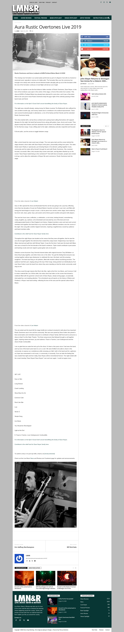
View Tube (42, 2)
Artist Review (85, 18)
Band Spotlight (56, 18)
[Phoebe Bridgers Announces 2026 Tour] (85, 115)
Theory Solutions (63, 630)
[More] (39, 537)
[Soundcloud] (29, 561)
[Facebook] (101, 2)
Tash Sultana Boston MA (99, 94)
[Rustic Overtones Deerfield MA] (52, 620)
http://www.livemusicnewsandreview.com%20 (36, 558)
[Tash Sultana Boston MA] (85, 96)
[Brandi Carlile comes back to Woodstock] (24, 578)
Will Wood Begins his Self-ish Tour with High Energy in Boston (45, 587)
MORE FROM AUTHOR (34, 568)
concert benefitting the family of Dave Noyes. (53, 103)
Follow (106, 41)
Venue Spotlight (71, 18)
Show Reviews (26, 18)
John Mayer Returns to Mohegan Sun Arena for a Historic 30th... (95, 79)
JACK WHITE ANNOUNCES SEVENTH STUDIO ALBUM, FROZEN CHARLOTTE (99, 105)
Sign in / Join (33, 2)
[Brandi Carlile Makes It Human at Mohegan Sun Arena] (67, 578)
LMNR (17, 31)
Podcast (48, 2)
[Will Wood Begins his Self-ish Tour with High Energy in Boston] (45, 578)
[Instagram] (104, 2)
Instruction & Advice (101, 18)
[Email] (30, 537)
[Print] (34, 537)
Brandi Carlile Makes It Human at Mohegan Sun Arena (66, 587)
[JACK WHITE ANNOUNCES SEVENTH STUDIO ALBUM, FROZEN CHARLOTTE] (85, 106)
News (16, 18)
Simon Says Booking (28, 630)
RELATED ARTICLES (21, 568)
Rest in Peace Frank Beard (99, 149)
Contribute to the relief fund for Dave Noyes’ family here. (32, 234)
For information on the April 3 (24, 103)
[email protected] (49, 453)
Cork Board (83, 605)
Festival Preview (40, 18)
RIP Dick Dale (72, 547)
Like (107, 36)
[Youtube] (110, 2)
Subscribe (105, 49)
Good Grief (36, 103)
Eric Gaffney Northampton (24, 547)
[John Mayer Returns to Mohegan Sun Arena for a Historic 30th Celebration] (95, 67)
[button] (108, 18)
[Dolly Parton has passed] (52, 601)
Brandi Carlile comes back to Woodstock (23, 587)
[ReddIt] (25, 537)
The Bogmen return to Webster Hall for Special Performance (99, 131)
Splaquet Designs (47, 630)
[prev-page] (73, 568)
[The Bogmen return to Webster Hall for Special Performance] (85, 132)
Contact (54, 2)
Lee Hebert (34, 201)
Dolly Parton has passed (66, 599)
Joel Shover (84, 83)
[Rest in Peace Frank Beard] (85, 151)
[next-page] (76, 568)
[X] (107, 2)
